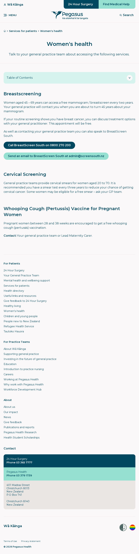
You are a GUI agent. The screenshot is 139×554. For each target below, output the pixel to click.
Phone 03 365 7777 (19, 462)
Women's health (51, 31)
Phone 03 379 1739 (19, 475)
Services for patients (23, 31)
